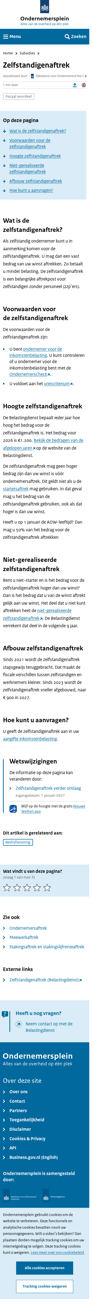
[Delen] (75, 85)
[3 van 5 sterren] (28, 887)
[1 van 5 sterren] (8, 887)
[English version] (83, 85)
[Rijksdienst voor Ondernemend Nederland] (19, 1195)
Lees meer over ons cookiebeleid (57, 1252)
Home (8, 53)
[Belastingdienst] (54, 1195)
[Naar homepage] (44, 6)
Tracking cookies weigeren (45, 1286)
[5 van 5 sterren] (48, 887)
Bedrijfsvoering (17, 842)
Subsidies (27, 53)
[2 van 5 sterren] (18, 887)
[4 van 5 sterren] (38, 887)
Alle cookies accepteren (44, 1268)
